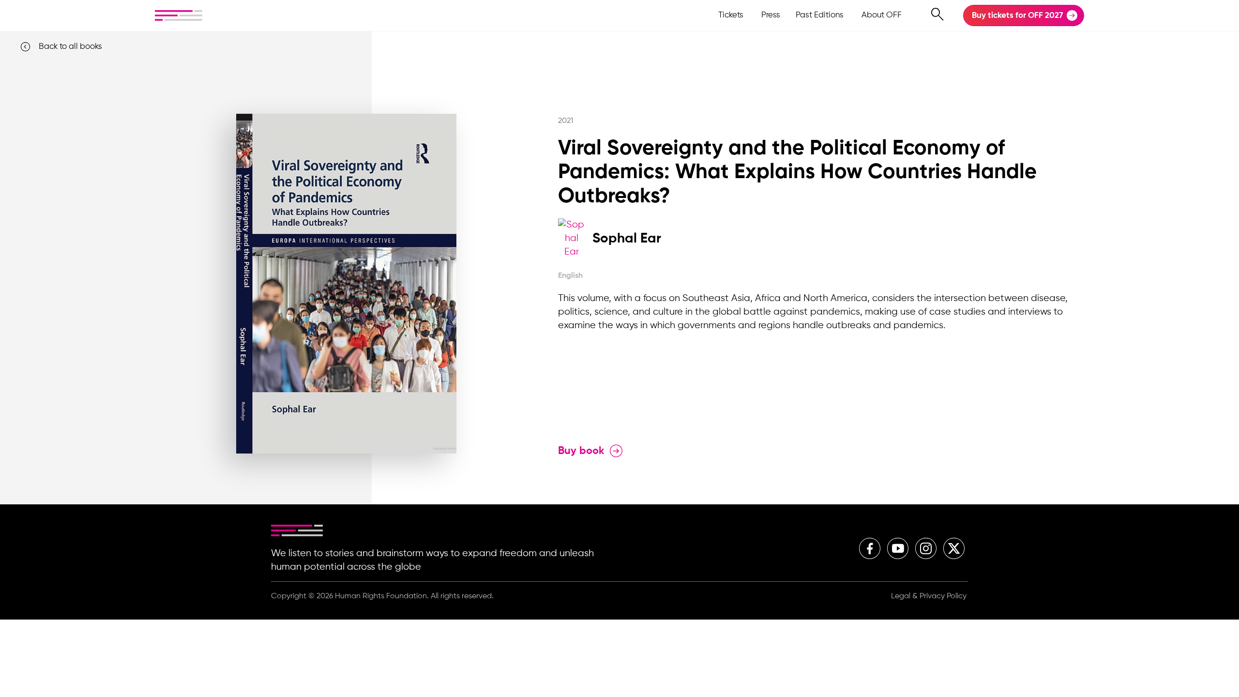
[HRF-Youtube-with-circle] (898, 548)
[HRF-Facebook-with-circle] (870, 548)
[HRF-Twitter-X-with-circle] (954, 548)
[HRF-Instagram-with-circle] (926, 548)
